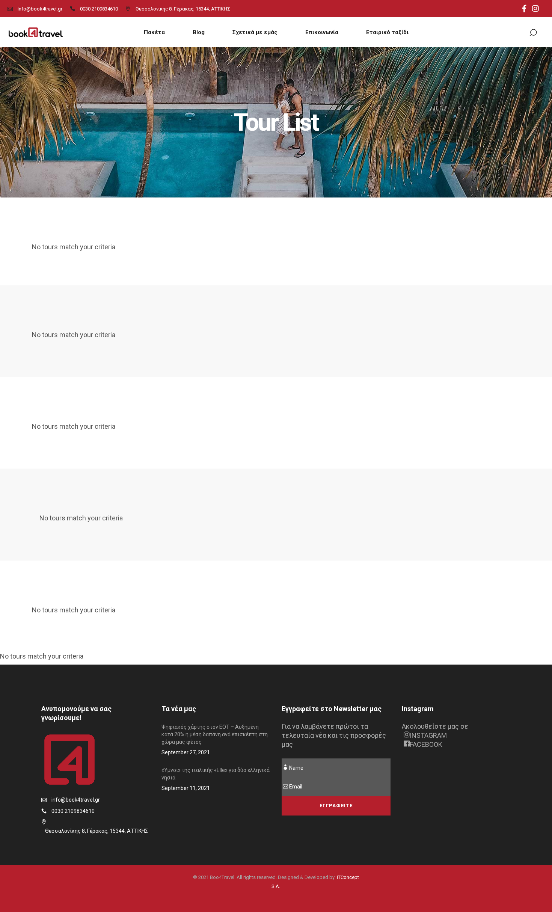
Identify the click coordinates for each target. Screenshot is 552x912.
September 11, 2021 (185, 788)
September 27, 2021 (185, 752)
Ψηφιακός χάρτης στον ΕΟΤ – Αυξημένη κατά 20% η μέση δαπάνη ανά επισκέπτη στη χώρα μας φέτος (214, 734)
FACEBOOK (426, 744)
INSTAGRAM (428, 735)
